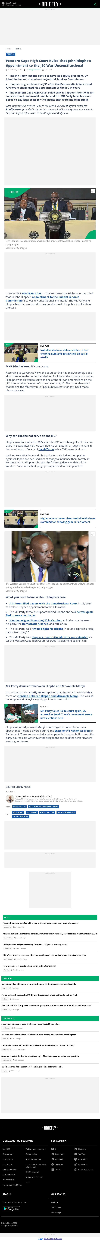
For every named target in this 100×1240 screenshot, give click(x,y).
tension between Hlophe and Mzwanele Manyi (48, 696)
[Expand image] (93, 191)
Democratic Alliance (35, 624)
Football (5, 1039)
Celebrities (7, 927)
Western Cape (19, 807)
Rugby (4, 1071)
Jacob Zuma (46, 449)
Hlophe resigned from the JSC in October (36, 620)
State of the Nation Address (73, 730)
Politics (18, 48)
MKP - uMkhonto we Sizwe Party (43, 807)
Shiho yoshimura (20, 817)
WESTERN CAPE (32, 293)
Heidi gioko (18, 812)
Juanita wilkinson (66, 812)
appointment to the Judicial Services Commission (42, 298)
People (6, 970)
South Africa (8, 938)
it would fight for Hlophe (47, 628)
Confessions (6, 1049)
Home (8, 48)
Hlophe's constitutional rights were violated (60, 637)
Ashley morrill (47, 812)
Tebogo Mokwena (34, 70)
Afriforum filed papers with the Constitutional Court (43, 603)
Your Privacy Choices (53, 1238)
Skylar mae (32, 812)
